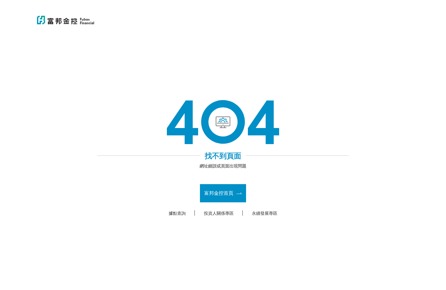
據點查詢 (177, 213)
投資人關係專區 (219, 213)
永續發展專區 (264, 213)
